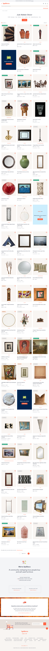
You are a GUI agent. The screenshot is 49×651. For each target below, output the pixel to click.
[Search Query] (24, 6)
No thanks (30, 642)
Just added (5, 10)
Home (3, 10)
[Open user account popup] (45, 3)
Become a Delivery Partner (18, 640)
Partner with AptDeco (8, 640)
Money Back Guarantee (8, 639)
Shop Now (40, 219)
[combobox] (24, 6)
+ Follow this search (20, 550)
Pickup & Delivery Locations (18, 639)
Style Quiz (25, 640)
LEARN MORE (24, 403)
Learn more (9, 63)
